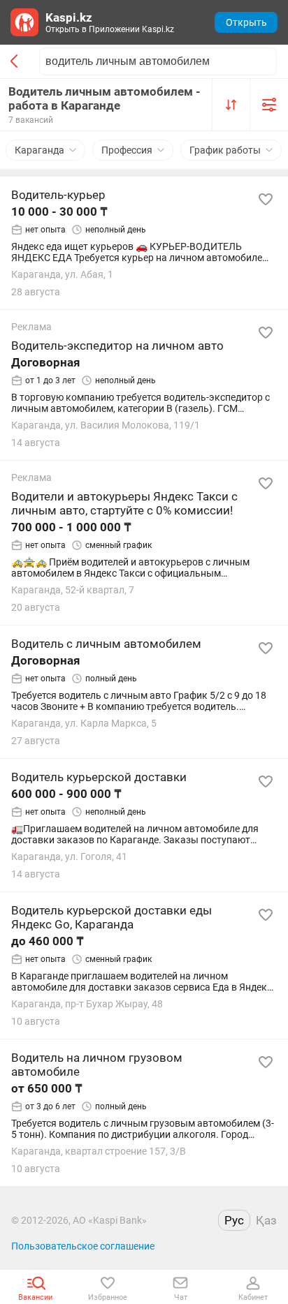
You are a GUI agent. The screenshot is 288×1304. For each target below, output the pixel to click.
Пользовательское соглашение (82, 1246)
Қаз (266, 1220)
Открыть (246, 22)
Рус (234, 1220)
